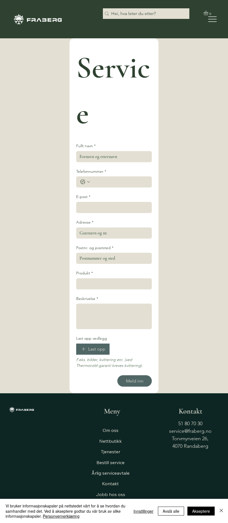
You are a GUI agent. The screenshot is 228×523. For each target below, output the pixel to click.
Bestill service (110, 462)
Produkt (84, 273)
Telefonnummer (91, 171)
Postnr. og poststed (94, 247)
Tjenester (110, 451)
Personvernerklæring (61, 516)
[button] (209, 13)
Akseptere (201, 511)
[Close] (221, 511)
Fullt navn (86, 145)
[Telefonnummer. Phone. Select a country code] (85, 182)
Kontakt (110, 483)
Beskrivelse (87, 298)
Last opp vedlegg (91, 338)
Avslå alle (171, 511)
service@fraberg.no (190, 431)
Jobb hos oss (110, 494)
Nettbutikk (110, 441)
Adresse (84, 222)
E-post (83, 196)
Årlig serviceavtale (110, 473)
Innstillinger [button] (143, 511)
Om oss (110, 430)
